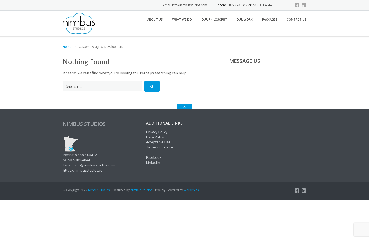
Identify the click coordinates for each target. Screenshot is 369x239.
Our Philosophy (214, 19)
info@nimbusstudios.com (94, 165)
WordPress (191, 190)
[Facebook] (297, 5)
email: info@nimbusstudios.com (185, 5)
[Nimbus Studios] (79, 22)
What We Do (182, 19)
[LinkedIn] (304, 5)
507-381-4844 (79, 160)
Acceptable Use (158, 142)
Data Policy (155, 137)
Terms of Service (159, 147)
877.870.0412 (238, 5)
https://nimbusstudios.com (84, 170)
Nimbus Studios (99, 190)
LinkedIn (153, 162)
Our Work (244, 19)
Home (67, 47)
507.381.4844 (262, 5)
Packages (269, 19)
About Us (155, 19)
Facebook (153, 157)
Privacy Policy (156, 132)
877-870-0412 (86, 155)
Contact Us (296, 19)
